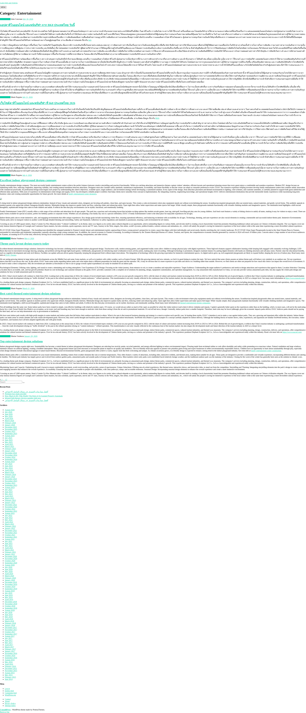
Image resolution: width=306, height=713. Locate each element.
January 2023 (10, 503)
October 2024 (10, 457)
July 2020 (8, 567)
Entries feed (9, 691)
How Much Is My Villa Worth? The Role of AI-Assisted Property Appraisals (34, 396)
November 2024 (11, 455)
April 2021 (9, 548)
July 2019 (8, 593)
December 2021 (11, 531)
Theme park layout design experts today (24, 243)
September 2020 (11, 563)
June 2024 (9, 466)
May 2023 (9, 494)
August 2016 (10, 660)
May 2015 (9, 675)
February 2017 (10, 649)
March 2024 (9, 472)
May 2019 (9, 597)
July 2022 (8, 515)
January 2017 (10, 651)
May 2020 (9, 571)
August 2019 (10, 591)
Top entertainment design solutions (21, 341)
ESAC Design (10, 255)
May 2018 (9, 617)
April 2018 (9, 619)
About (7, 701)
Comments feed (11, 693)
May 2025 (9, 442)
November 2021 (11, 533)
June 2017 (9, 640)
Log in (7, 689)
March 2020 (9, 576)
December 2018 (11, 602)
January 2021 (10, 554)
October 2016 (10, 656)
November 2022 (11, 507)
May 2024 (9, 468)
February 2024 (10, 474)
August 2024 (10, 462)
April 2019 (9, 600)
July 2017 (8, 638)
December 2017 (11, 628)
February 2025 (10, 449)
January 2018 (10, 625)
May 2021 (9, 546)
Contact (8, 699)
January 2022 (10, 528)
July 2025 (8, 438)
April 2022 (9, 522)
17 (6, 380)
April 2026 (9, 418)
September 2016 (11, 658)
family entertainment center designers (82, 194)
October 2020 (10, 561)
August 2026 (10, 410)
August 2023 (10, 487)
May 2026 (9, 416)
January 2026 (10, 425)
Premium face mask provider (15, 394)
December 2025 (11, 427)
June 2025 (9, 440)
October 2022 (10, 509)
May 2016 (9, 662)
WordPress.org (10, 695)
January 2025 (10, 451)
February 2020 (10, 578)
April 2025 (9, 444)
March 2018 (9, 621)
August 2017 (10, 636)
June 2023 (9, 492)
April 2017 (9, 645)
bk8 (89, 40)
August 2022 (10, 513)
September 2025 (11, 434)
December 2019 (11, 582)
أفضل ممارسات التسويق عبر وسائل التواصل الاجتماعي (26, 392)
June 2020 (9, 569)
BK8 (157, 118)
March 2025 (9, 446)
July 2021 (8, 541)
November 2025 (11, 429)
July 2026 (8, 412)
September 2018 (11, 608)
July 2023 (8, 490)
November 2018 (11, 604)
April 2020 (9, 574)
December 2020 (11, 556)
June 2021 (9, 543)
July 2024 (8, 464)
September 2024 (11, 459)
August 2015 (10, 673)
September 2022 (11, 511)
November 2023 (11, 481)
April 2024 (9, 470)
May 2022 (9, 520)
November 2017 (11, 630)
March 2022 (9, 524)
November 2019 (11, 584)
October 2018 (10, 606)
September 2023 (11, 485)
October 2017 (10, 632)
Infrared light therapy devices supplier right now (23, 398)
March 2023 (9, 498)
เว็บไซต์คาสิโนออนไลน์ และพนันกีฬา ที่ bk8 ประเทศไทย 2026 (37, 103)
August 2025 (10, 436)
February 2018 (10, 623)
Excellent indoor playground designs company (28, 180)
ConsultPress (5, 710)
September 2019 (11, 589)
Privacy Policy (10, 703)
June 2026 (9, 414)
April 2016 (9, 664)
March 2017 (9, 647)
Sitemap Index (10, 706)
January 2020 (10, 580)
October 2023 (10, 483)
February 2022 (10, 526)
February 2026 (10, 423)
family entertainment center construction (266, 351)
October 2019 (10, 587)
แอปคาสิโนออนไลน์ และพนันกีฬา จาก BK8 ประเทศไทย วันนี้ (37, 25)
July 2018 (8, 612)
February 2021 (10, 552)
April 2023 (9, 496)
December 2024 (11, 453)
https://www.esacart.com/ (294, 278)
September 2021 (11, 537)
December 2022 (11, 505)
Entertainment (5, 19)
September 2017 (11, 634)
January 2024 (10, 477)
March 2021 (9, 550)
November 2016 (11, 653)
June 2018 (9, 615)
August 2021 (10, 539)
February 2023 (10, 500)
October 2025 (10, 431)
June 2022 (9, 518)
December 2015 (11, 668)
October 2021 (10, 535)
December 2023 (11, 479)
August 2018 (10, 610)
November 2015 (11, 671)
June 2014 (9, 679)
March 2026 (9, 421)
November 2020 (11, 559)
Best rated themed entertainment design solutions (30, 293)
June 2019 (9, 595)
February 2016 (10, 666)
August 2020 (10, 565)
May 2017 (9, 643)
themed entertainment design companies (195, 303)
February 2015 (10, 677)
